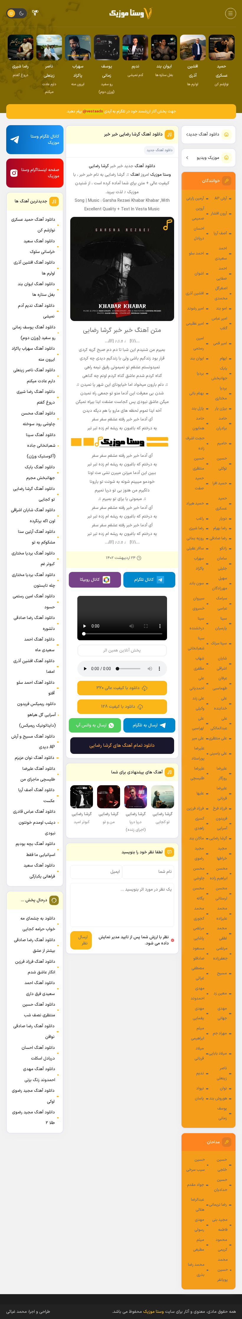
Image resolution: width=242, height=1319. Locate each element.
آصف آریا (220, 233)
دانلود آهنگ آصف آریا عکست (36, 795)
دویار (223, 519)
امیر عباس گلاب (219, 324)
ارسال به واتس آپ (91, 725)
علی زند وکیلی (198, 704)
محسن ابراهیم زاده (219, 874)
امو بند (221, 309)
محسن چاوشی (199, 874)
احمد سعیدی (221, 254)
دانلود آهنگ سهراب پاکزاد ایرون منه (33, 354)
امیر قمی (220, 343)
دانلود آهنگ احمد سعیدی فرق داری (39, 988)
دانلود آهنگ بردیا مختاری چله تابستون (33, 580)
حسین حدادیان (220, 1185)
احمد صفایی (221, 274)
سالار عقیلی (195, 549)
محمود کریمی (221, 1245)
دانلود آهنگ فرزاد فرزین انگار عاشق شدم (35, 967)
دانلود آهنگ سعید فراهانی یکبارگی (39, 870)
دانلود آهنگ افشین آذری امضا (34, 666)
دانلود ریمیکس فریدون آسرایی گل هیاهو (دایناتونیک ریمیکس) (36, 715)
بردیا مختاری (221, 393)
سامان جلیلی (222, 564)
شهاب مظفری (199, 664)
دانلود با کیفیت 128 (118, 707)
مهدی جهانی (222, 1014)
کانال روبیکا (90, 580)
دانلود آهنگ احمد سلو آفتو (36, 688)
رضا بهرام (220, 528)
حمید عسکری (221, 504)
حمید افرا (219, 483)
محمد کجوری (199, 914)
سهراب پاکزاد (199, 564)
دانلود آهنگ (145, 166)
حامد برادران (221, 424)
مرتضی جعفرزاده (220, 954)
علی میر (198, 738)
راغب (200, 519)
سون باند (196, 583)
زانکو (223, 549)
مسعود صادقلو (199, 954)
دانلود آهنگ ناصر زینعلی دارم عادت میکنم (34, 375)
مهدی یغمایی (198, 1014)
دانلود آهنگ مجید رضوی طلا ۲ (33, 1117)
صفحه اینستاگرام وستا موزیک (40, 173)
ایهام (223, 359)
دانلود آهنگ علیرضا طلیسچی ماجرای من (37, 774)
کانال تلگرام (144, 580)
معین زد (220, 993)
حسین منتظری (198, 464)
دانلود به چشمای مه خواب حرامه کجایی (37, 923)
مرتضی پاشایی (198, 933)
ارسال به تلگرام (145, 725)
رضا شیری (196, 528)
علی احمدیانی (196, 683)
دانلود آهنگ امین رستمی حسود (34, 601)
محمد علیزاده (221, 914)
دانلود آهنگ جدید (203, 134)
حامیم (222, 443)
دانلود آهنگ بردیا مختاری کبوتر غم (33, 558)
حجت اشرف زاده (195, 444)
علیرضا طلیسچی (197, 774)
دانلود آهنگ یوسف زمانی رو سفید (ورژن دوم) (33, 332)
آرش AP (221, 198)
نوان (223, 1088)
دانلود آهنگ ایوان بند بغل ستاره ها (36, 289)
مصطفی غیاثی (198, 973)
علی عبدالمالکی (218, 724)
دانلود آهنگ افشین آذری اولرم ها (34, 267)
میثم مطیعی (198, 1245)
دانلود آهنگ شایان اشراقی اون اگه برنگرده (33, 515)
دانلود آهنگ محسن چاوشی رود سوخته (38, 418)
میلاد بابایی (218, 1054)
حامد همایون (198, 424)
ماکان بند (196, 838)
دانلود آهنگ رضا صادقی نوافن (34, 1031)
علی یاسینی (218, 754)
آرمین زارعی (195, 198)
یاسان (199, 1099)
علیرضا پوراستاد (198, 754)
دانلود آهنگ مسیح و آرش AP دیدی (33, 741)
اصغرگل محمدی (221, 293)
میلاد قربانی (199, 1054)
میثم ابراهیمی (197, 1033)
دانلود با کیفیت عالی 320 (118, 688)
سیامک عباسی (221, 604)
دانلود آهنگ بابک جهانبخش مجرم (40, 472)
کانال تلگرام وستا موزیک (45, 139)
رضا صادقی (218, 538)
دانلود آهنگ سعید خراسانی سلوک (39, 246)
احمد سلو (196, 254)
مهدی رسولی (199, 1225)
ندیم (200, 1073)
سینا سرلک (219, 643)
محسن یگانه (198, 894)
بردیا (200, 374)
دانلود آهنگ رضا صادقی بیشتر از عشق (34, 945)
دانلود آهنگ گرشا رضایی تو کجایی (34, 494)
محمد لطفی (222, 933)
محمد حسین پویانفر (222, 1270)
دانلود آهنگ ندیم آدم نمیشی (36, 311)
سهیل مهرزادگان (219, 583)
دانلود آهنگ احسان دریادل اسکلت (38, 1053)
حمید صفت (199, 483)
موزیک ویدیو (208, 158)
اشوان (199, 274)
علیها (200, 793)
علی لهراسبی (198, 724)
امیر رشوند (195, 309)
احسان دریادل (199, 234)
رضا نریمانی (218, 1205)
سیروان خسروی (198, 604)
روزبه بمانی (195, 538)
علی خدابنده (220, 704)
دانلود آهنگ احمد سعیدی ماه (39, 644)
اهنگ (135, 175)
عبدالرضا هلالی (197, 1205)
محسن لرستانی (221, 894)
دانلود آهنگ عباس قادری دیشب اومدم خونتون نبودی (34, 822)
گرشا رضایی (218, 838)
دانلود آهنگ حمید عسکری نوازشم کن (33, 225)
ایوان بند (197, 359)
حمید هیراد (195, 504)
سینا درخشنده (196, 624)
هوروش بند (218, 1099)
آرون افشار (219, 214)
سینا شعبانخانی (196, 644)
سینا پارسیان (221, 624)
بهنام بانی (196, 393)
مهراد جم (220, 1033)
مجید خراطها (222, 854)
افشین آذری (195, 293)
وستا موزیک (160, 175)
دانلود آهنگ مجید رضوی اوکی (33, 1096)
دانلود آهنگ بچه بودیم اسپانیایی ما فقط (35, 849)
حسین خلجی (222, 1165)
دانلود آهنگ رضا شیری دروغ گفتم (36, 397)
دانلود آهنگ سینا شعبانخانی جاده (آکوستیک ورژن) (40, 446)
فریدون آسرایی (221, 824)
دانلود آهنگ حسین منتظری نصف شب (38, 1010)
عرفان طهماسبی (219, 683)
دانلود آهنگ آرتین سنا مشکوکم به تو (36, 537)
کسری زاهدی (199, 824)
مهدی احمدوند (198, 994)
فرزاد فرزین (195, 809)
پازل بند (198, 409)
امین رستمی (198, 343)
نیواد (200, 1088)
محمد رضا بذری (196, 1270)
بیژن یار (221, 409)
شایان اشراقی (222, 664)
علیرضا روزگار (222, 774)
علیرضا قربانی (222, 794)
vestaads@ (93, 112)
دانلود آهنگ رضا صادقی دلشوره (34, 623)
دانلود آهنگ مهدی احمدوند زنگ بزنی (39, 1074)
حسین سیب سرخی (195, 1165)
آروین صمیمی (198, 214)
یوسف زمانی (222, 1114)
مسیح (222, 973)
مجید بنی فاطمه (220, 1225)
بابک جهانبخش (219, 374)
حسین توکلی (222, 464)
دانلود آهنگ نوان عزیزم (34, 758)
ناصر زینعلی (222, 1073)
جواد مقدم (195, 1185)
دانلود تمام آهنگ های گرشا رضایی (122, 745)
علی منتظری (218, 738)
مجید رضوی (199, 854)
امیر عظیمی (195, 324)
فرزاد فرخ (220, 809)
